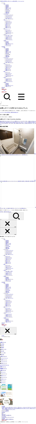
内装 (4, 19)
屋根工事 (7, 11)
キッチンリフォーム (9, 39)
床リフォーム (8, 20)
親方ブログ (4, 414)
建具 (4, 28)
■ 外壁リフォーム (3, 342)
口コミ (3, 88)
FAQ (2, 413)
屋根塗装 (7, 49)
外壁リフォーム (8, 52)
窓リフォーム (8, 29)
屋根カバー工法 (8, 51)
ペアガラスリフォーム (9, 32)
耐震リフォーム (8, 26)
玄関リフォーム (8, 31)
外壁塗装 (7, 48)
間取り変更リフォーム (9, 43)
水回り (5, 34)
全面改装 (7, 41)
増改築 (5, 40)
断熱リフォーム (8, 27)
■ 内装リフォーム (3, 370)
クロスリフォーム (9, 21)
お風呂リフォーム (9, 37)
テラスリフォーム (9, 16)
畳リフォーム (8, 25)
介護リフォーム (8, 23)
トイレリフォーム (9, 36)
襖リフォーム (8, 24)
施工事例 (3, 46)
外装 (4, 47)
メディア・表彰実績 (5, 410)
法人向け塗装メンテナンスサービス (8, 417)
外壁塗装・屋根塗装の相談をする (12, 112)
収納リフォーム (8, 33)
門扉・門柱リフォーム (9, 18)
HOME (3, 335)
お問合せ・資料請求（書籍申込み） (8, 419)
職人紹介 (3, 87)
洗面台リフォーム (9, 38)
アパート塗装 (8, 54)
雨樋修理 (7, 50)
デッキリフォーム (9, 17)
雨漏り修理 (7, 12)
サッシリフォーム (9, 30)
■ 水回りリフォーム (3, 356)
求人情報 (3, 418)
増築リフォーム (8, 44)
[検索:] (4, 219)
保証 (4, 90)
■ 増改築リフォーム (3, 368)
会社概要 (3, 406)
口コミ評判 (4, 416)
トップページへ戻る (3, 112)
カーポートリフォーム (9, 14)
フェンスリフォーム (9, 15)
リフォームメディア (5, 411)
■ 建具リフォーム (3, 366)
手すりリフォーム (9, 22)
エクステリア (6, 13)
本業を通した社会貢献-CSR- (6, 415)
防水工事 (7, 53)
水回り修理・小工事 (9, 35)
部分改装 (7, 42)
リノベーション (8, 45)
